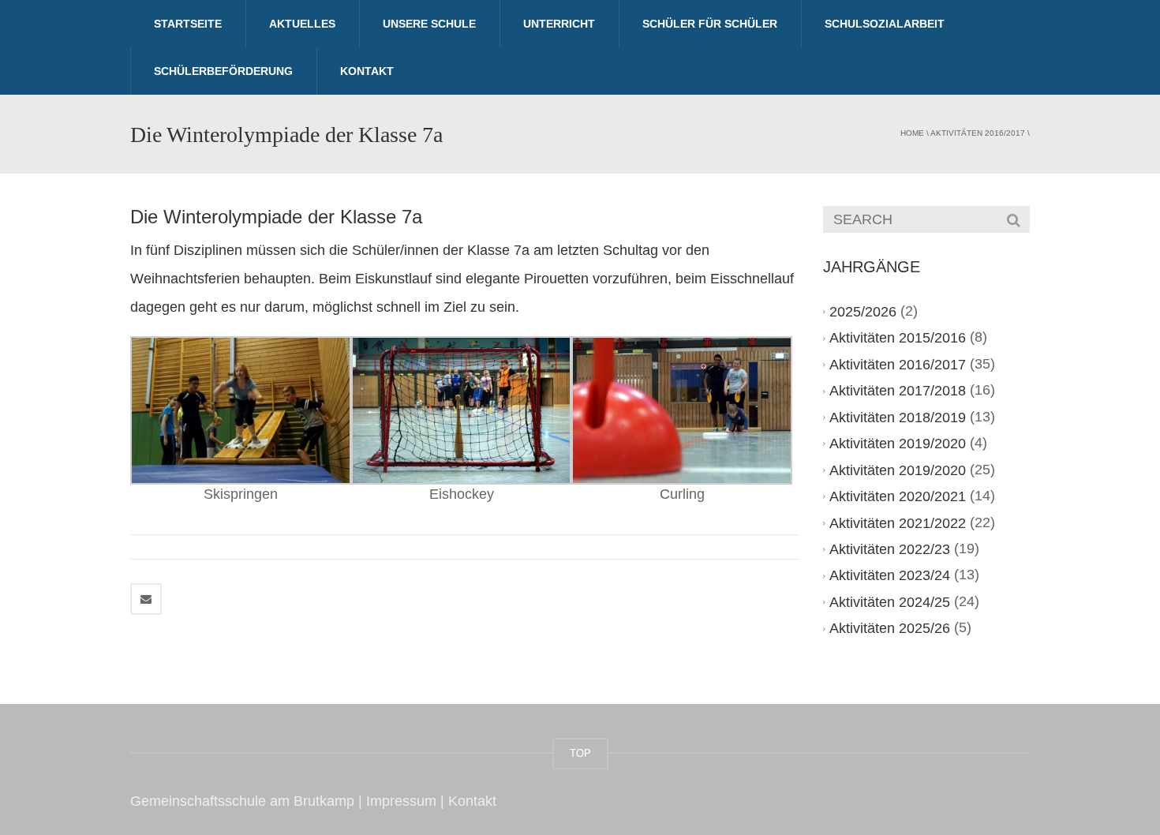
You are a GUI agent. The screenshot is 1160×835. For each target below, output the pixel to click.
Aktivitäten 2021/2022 (897, 523)
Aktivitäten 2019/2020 (897, 443)
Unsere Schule (429, 23)
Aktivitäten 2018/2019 (897, 417)
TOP (580, 753)
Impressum (401, 801)
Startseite (188, 23)
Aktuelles (302, 23)
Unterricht (559, 23)
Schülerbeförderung (223, 71)
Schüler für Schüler (709, 23)
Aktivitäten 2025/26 (889, 628)
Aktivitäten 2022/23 (889, 549)
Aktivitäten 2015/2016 (897, 338)
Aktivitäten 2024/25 (889, 602)
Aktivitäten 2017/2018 (897, 391)
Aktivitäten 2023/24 (889, 575)
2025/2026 (862, 312)
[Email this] (146, 599)
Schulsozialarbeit (885, 23)
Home (912, 133)
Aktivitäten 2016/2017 (977, 133)
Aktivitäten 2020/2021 (897, 496)
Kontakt (367, 71)
